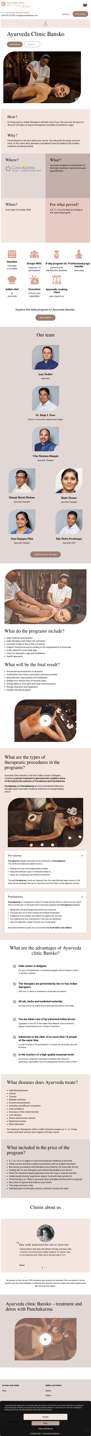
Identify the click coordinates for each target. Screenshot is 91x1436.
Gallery (48, 1391)
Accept (45, 1417)
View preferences (45, 1429)
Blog (4, 1391)
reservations (80, 14)
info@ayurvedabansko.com (27, 15)
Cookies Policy (36, 1433)
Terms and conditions (51, 1433)
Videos (48, 1395)
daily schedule (45, 317)
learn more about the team (45, 554)
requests (66, 14)
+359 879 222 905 (8, 15)
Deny (45, 1423)
